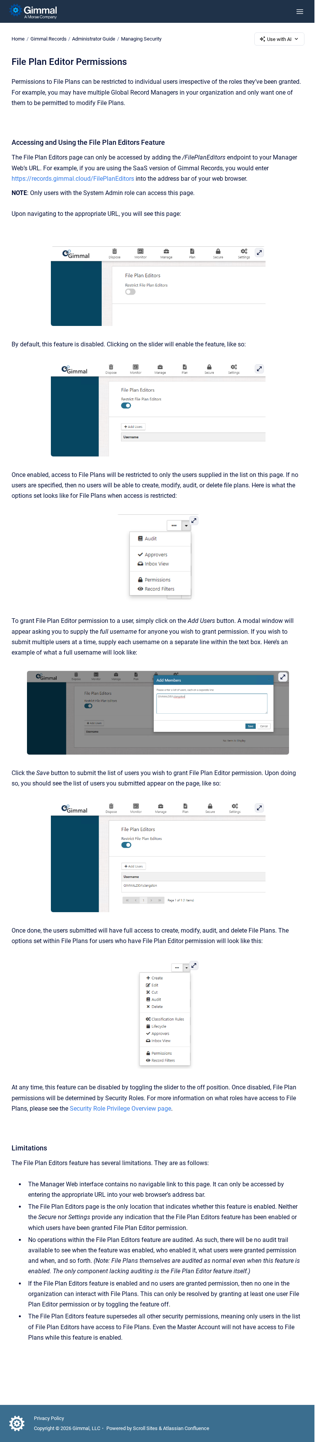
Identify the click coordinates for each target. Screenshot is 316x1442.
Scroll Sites (145, 1428)
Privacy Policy (49, 1418)
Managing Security (141, 39)
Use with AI (279, 39)
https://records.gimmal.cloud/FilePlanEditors (73, 178)
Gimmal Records (48, 39)
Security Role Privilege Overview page (120, 1108)
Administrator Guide (93, 39)
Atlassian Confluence (186, 1428)
